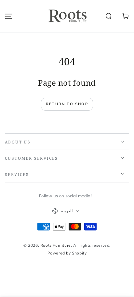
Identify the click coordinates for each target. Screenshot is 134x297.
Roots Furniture (55, 245)
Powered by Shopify (67, 253)
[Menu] (8, 16)
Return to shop (67, 104)
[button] (108, 16)
